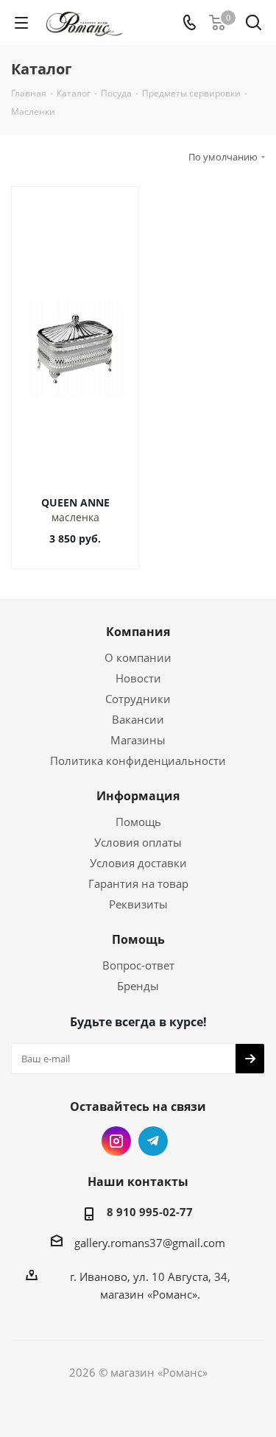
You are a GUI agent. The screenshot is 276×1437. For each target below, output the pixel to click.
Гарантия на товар (138, 883)
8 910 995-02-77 (150, 1211)
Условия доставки (138, 862)
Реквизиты (138, 904)
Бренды (138, 985)
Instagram (116, 1141)
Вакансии (138, 719)
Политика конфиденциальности (138, 760)
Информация (138, 796)
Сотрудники (138, 698)
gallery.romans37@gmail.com (149, 1242)
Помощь (138, 821)
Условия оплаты (138, 842)
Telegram (153, 1141)
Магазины (138, 739)
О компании (138, 657)
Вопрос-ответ (138, 965)
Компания (138, 632)
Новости (138, 678)
